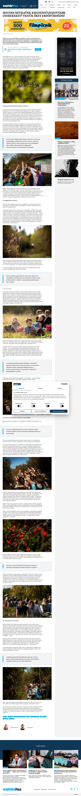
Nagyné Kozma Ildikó (34, 716)
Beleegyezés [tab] (21, 388)
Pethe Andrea (43, 716)
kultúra (5, 716)
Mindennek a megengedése (59, 411)
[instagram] (52, 2)
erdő (28, 716)
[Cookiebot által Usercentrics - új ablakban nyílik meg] (62, 384)
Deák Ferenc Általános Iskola (19, 716)
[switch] (33, 406)
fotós (28, 726)
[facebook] (49, 2)
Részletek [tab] (40, 388)
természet (10, 716)
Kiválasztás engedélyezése (40, 411)
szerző (11, 726)
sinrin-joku (11, 718)
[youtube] (46, 2)
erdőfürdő (5, 718)
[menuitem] (41, 5)
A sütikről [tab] (59, 388)
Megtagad (22, 411)
